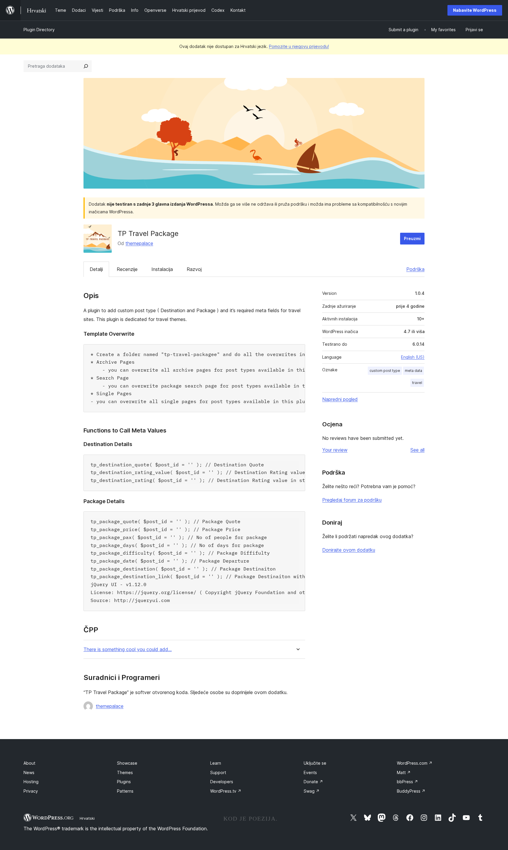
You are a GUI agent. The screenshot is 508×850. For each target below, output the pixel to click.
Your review (334, 450)
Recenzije (127, 269)
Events (310, 772)
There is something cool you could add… (127, 649)
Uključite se (315, 763)
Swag (312, 791)
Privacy (31, 791)
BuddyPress (411, 791)
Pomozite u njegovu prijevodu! (299, 46)
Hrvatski (87, 818)
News (29, 772)
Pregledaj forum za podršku (352, 500)
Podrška (415, 269)
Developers (221, 781)
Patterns (125, 791)
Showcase (127, 763)
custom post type (385, 370)
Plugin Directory (39, 29)
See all (417, 450)
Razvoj (194, 269)
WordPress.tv (225, 791)
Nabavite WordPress (475, 10)
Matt (404, 772)
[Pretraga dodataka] (86, 66)
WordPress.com (414, 763)
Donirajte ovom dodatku (348, 550)
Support (218, 772)
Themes (125, 772)
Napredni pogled (340, 399)
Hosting (31, 781)
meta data (413, 370)
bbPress (407, 781)
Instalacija (162, 269)
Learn (215, 763)
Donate (313, 781)
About (29, 763)
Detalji (96, 269)
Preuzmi (412, 238)
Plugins (124, 781)
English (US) (413, 357)
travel (417, 382)
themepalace (139, 243)
